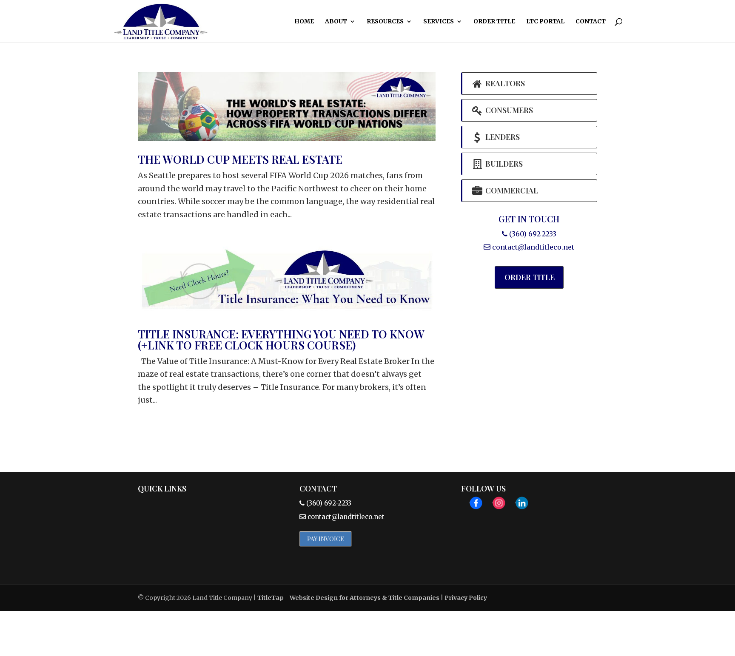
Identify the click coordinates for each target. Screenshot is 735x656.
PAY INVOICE (325, 539)
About (336, 21)
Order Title (494, 21)
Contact (590, 21)
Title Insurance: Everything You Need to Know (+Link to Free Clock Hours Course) (281, 339)
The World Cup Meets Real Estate (240, 159)
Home (304, 21)
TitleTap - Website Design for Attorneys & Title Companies (348, 598)
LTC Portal (545, 21)
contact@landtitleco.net (533, 247)
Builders (503, 164)
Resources (385, 21)
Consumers (508, 110)
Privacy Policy (465, 598)
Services (438, 21)
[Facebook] (476, 505)
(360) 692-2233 (531, 234)
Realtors (504, 83)
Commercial (511, 190)
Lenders (502, 137)
